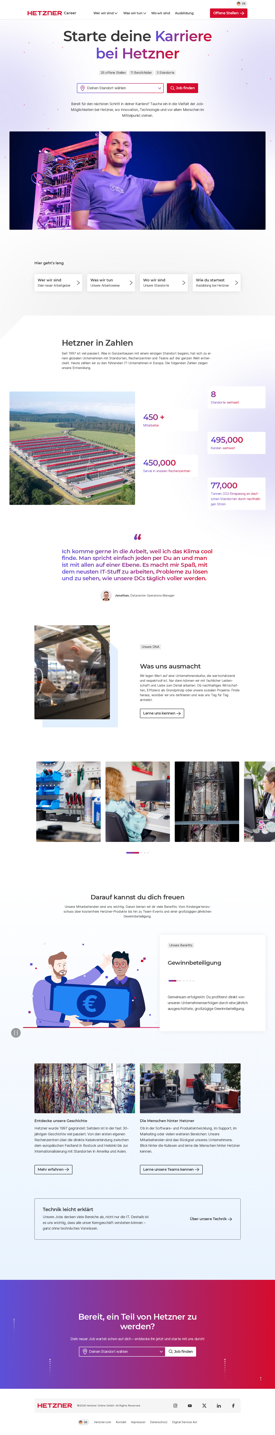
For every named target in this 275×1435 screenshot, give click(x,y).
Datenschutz (158, 1422)
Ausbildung (184, 13)
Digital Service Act (184, 1422)
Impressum (138, 1422)
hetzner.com (102, 1422)
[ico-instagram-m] (175, 1406)
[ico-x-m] (204, 1406)
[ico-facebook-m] (233, 1406)
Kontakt (121, 1422)
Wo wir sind (160, 13)
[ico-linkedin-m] (219, 1406)
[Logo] (55, 1406)
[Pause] (16, 1033)
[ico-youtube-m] (190, 1406)
